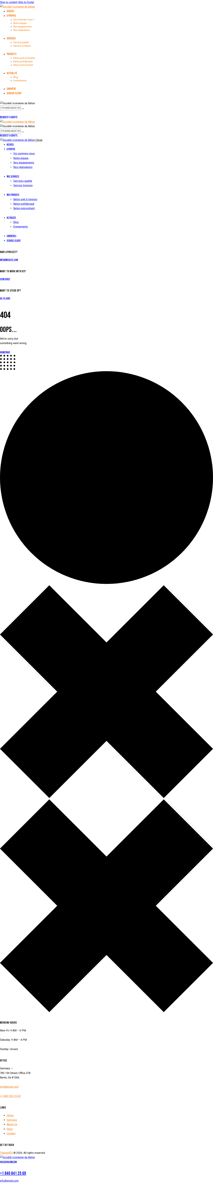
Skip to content (8, 2)
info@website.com (9, 259)
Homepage (5, 352)
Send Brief (5, 279)
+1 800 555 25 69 (10, 1096)
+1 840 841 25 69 (13, 1173)
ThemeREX (6, 1152)
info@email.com (9, 1086)
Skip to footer (26, 2)
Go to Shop (5, 298)
